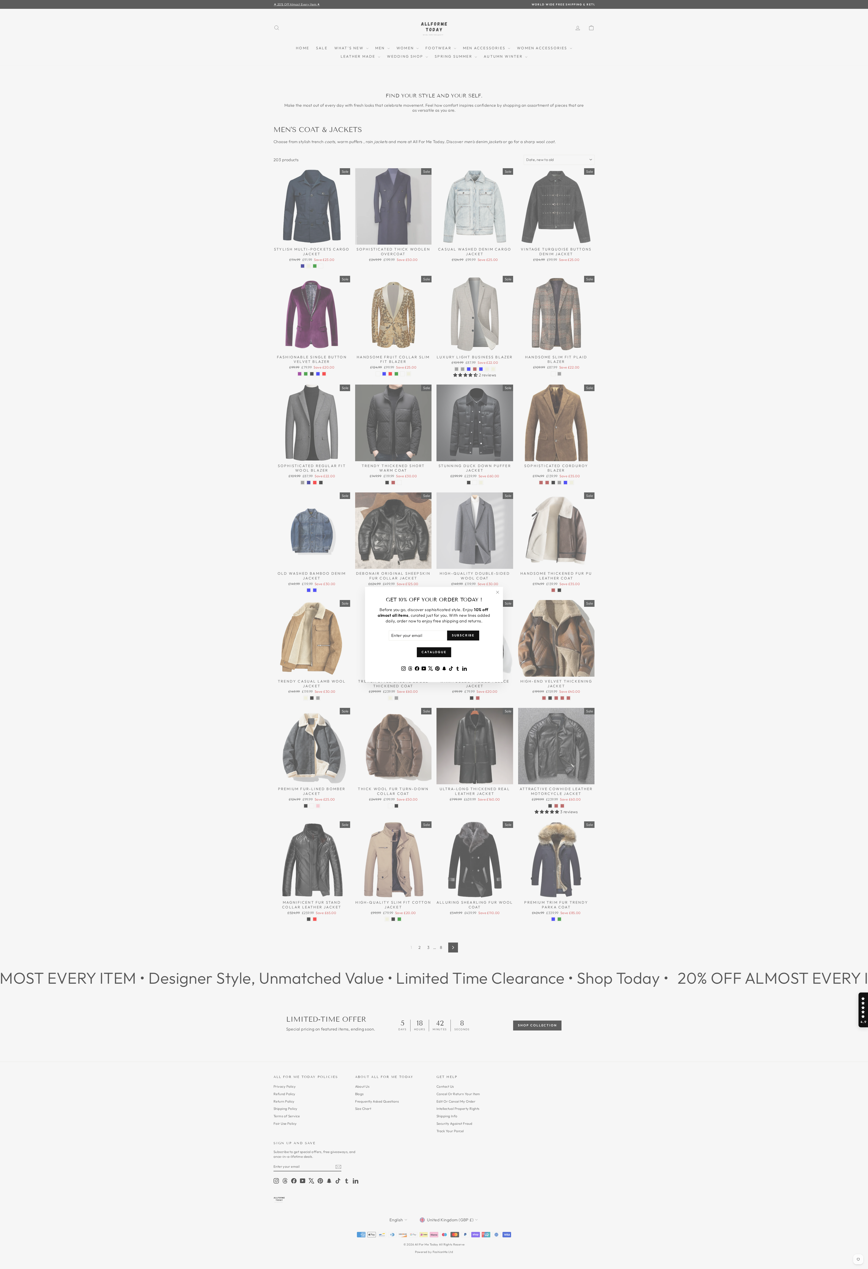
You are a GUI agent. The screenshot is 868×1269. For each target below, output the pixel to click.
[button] (863, 1010)
